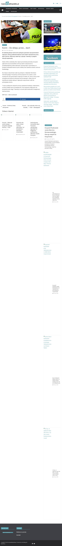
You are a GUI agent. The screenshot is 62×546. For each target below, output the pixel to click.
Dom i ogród (33, 8)
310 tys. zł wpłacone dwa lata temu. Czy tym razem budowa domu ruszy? (56, 472)
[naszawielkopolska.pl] (2, 10)
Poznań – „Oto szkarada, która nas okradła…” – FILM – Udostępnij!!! (31, 106)
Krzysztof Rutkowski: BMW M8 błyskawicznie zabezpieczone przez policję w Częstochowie (56, 288)
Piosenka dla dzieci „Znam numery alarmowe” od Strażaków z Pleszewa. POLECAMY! (20, 127)
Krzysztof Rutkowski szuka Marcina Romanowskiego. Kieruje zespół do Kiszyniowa (52, 67)
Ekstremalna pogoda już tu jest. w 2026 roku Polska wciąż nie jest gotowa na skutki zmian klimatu (52, 88)
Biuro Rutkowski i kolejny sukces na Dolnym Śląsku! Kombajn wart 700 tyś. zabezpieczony (56, 380)
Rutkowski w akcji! (48, 125)
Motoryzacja (41, 8)
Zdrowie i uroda (50, 8)
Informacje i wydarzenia (11, 8)
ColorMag (23, 542)
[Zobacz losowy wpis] (60, 10)
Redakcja (11, 50)
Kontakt (18, 535)
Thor (54, 139)
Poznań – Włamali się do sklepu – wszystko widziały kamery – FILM (7, 125)
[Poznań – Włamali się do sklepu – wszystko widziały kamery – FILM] (7, 115)
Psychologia (14, 11)
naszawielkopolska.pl (12, 542)
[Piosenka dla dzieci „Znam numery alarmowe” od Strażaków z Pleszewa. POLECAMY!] (21, 115)
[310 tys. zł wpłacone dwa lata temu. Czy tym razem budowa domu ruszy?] (48, 473)
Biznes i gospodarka (23, 8)
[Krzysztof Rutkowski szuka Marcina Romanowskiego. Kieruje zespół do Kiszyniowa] (52, 118)
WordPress (3, 543)
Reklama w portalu (21, 532)
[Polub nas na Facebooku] (52, 55)
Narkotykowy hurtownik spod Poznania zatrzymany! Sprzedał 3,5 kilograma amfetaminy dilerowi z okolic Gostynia (34, 129)
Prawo (7, 11)
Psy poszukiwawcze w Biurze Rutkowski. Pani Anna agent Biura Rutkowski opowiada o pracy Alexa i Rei (56, 196)
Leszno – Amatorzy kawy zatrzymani (9, 106)
